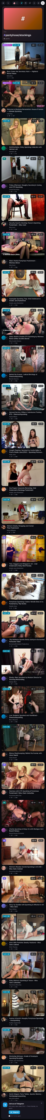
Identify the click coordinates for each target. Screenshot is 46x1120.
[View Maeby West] (3, 667)
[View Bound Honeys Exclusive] (3, 815)
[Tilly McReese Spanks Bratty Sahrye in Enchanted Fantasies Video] (22, 618)
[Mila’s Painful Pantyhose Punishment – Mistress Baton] (22, 246)
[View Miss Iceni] (3, 220)
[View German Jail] (3, 146)
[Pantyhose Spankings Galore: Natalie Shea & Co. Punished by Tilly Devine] (22, 580)
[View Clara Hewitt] (3, 741)
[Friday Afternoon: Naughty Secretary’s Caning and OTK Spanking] (22, 171)
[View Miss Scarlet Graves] (3, 332)
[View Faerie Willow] (3, 406)
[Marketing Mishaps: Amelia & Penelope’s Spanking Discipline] (22, 1027)
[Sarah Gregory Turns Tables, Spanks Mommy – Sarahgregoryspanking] (22, 1064)
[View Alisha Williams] (3, 518)
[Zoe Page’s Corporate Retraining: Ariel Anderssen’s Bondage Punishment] (22, 469)
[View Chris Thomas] (3, 927)
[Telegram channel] (20, 3)
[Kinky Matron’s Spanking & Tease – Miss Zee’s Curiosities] (22, 953)
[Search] (8, 3)
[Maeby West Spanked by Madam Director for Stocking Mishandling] (22, 655)
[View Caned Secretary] (3, 183)
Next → (27, 1091)
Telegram (16, 1112)
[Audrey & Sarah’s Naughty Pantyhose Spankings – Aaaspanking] (22, 990)
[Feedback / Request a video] (29, 3)
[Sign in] (42, 3)
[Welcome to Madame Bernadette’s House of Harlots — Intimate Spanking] (22, 97)
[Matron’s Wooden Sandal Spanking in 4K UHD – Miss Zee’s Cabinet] (22, 841)
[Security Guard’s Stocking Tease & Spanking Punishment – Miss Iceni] (22, 208)
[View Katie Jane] (3, 443)
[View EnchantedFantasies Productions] (3, 629)
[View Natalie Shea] (3, 592)
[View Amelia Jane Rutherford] (3, 294)
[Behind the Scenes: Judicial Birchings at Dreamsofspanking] (22, 357)
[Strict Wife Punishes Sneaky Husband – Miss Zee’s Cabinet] (22, 915)
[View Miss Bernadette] (3, 1076)
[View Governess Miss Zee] (3, 778)
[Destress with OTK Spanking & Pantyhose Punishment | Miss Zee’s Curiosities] (22, 767)
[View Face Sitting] (3, 890)
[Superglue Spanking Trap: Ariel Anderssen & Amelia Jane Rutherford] (22, 283)
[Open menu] (3, 3)
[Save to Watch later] (40, 44)
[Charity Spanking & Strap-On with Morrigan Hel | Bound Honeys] (22, 804)
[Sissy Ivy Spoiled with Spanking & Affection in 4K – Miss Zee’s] (22, 878)
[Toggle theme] (33, 3)
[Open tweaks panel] (37, 3)
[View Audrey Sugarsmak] (3, 1001)
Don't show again (16, 1116)
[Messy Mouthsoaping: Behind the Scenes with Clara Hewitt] (22, 729)
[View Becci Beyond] (3, 704)
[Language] (14, 3)
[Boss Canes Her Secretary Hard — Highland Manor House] (22, 60)
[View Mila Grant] (3, 257)
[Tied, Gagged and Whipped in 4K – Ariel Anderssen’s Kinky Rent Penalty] (22, 543)
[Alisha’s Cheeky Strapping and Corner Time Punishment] (22, 506)
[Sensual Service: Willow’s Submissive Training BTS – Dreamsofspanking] (22, 394)
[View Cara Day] (3, 108)
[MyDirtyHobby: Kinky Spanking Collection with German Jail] (22, 134)
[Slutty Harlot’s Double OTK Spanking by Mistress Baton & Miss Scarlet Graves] (22, 320)
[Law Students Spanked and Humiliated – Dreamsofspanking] (22, 692)
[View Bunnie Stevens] (3, 369)
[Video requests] (25, 3)
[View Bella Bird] (3, 71)
